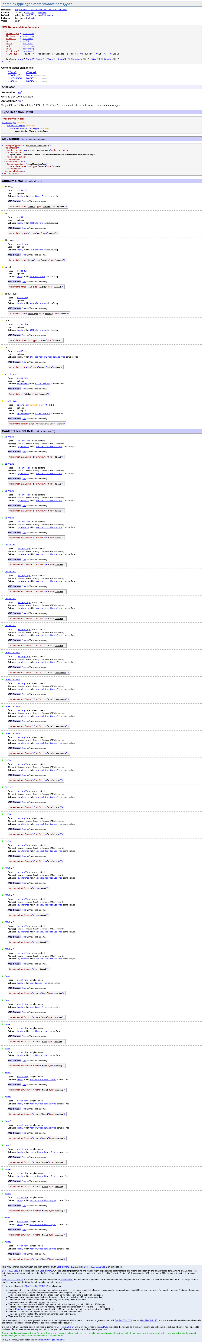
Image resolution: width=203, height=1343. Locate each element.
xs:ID (26, 41)
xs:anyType (24, 441)
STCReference (37, 223)
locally (20, 196)
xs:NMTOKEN (47, 405)
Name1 (29, 59)
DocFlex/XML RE (65, 1267)
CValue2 (50, 59)
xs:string (28, 33)
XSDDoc (104, 1327)
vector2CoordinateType (25, 128)
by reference (23, 383)
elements (42, 12)
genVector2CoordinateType (50, 357)
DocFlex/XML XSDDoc (94, 1267)
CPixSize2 (109, 59)
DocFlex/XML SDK (123, 1320)
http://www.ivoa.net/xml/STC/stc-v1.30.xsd (41, 10)
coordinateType (16, 125)
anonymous (22, 405)
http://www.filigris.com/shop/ (52, 1340)
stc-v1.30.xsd (30, 15)
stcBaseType (9, 122)
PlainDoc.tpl (20, 1309)
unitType (22, 351)
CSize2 (94, 59)
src (19, 92)
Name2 (39, 59)
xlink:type (11, 401)
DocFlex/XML (46, 1271)
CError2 (61, 59)
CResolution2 (77, 59)
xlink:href (11, 374)
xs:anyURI (28, 51)
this (31, 357)
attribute (31, 18)
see (23, 139)
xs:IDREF (28, 39)
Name (20, 59)
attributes (29, 12)
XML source (47, 15)
